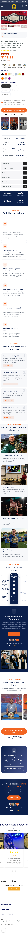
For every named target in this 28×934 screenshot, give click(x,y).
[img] (14, 852)
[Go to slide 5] (16, 724)
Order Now (14, 634)
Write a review (14, 889)
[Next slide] (25, 123)
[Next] (24, 17)
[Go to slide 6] (17, 724)
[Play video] (12, 707)
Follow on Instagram (14, 768)
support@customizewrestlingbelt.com (13, 921)
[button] (5, 51)
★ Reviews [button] (26, 468)
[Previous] (3, 17)
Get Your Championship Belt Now (14, 731)
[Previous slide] (2, 123)
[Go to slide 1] (11, 724)
